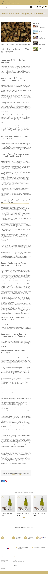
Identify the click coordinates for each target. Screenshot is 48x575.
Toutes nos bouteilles (16, 557)
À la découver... (42, 44)
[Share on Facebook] (2, 481)
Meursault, (3, 147)
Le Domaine (15, 565)
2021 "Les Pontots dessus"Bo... (39, 513)
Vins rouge (14, 562)
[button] (46, 7)
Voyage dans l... (42, 27)
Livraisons (2, 563)
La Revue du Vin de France (9, 90)
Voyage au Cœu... (42, 38)
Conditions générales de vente (6, 557)
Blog (1, 566)
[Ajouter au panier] (25, 510)
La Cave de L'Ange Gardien (12, 96)
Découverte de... (42, 49)
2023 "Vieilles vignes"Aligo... (6, 513)
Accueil (24, 11)
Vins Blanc (14, 560)
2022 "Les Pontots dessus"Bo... (23, 513)
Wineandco (6, 167)
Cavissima (24, 162)
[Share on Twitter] (4, 481)
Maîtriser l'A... (42, 32)
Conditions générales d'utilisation (4, 561)
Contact (14, 567)
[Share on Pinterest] (6, 481)
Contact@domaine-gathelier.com (39, 547)
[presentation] (23, 517)
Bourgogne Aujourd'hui (22, 90)
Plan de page (3, 568)
